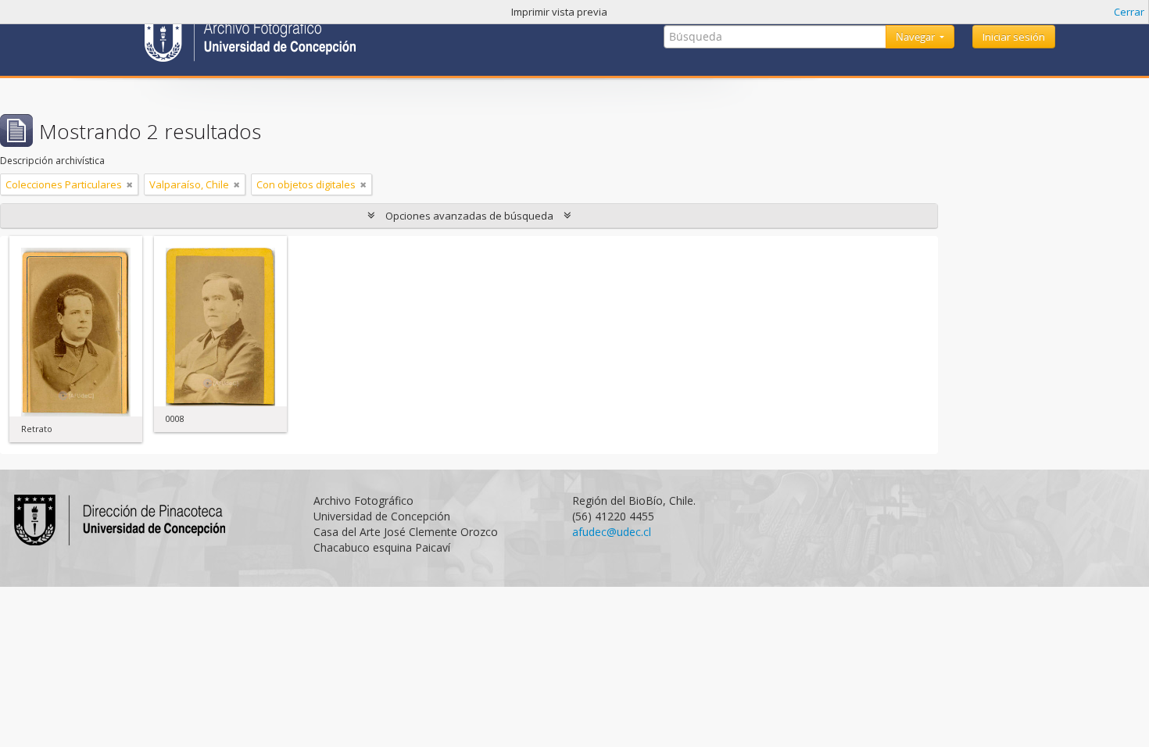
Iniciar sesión (1014, 37)
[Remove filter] (130, 184)
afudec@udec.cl (611, 531)
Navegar (916, 37)
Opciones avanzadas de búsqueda (469, 216)
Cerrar (1129, 12)
